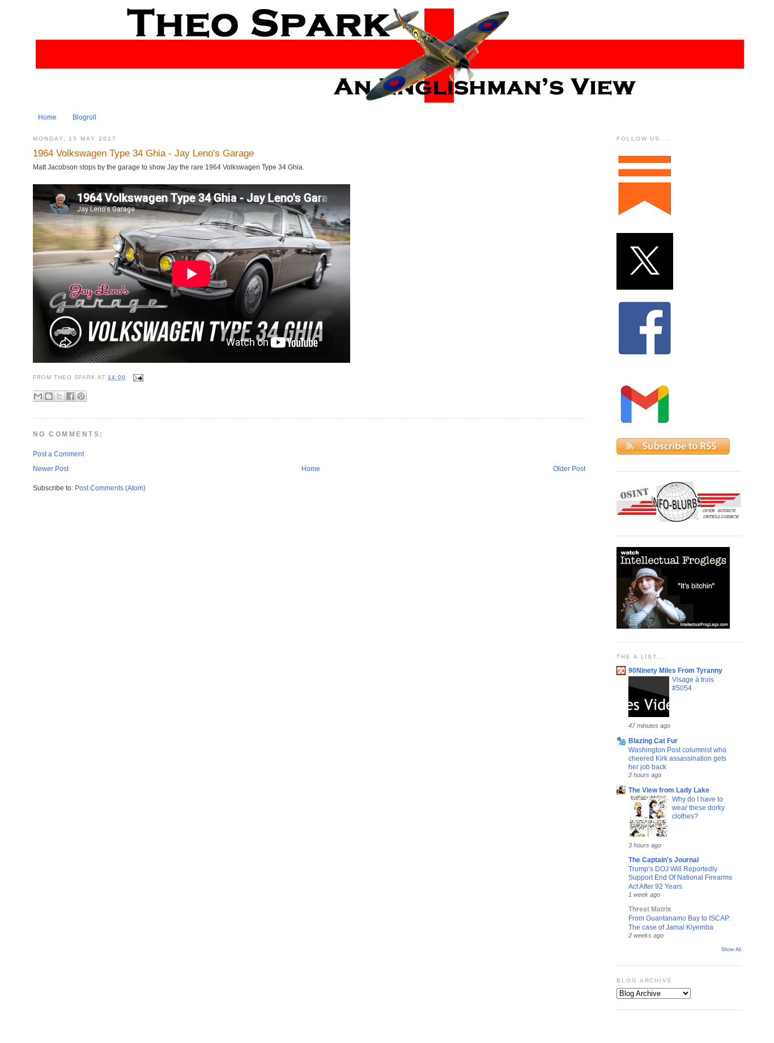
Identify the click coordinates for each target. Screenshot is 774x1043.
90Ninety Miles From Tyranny (675, 671)
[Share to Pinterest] (81, 396)
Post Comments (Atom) (110, 488)
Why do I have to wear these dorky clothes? (698, 807)
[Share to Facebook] (70, 396)
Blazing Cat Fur (653, 741)
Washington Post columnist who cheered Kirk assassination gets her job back (677, 758)
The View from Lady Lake (668, 790)
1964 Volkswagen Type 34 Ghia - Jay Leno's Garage (143, 153)
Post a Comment (58, 454)
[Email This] (38, 396)
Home (47, 117)
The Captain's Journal (663, 860)
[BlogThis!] (48, 396)
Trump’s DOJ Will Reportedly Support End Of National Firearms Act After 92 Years (680, 877)
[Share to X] (59, 396)
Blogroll (84, 117)
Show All (731, 949)
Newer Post (51, 469)
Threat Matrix (649, 909)
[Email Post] (137, 377)
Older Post (569, 469)
